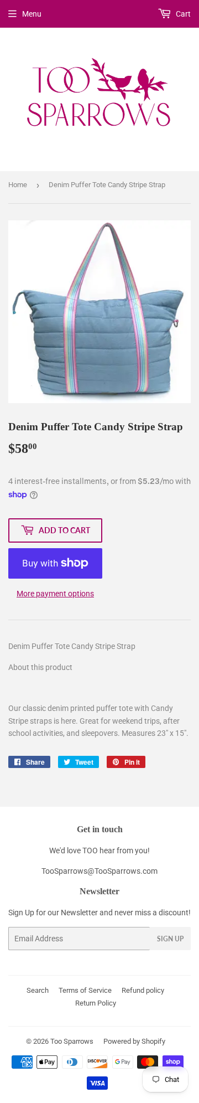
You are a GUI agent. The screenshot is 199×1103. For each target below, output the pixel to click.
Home (17, 185)
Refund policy (143, 990)
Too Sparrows (71, 1041)
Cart (182, 13)
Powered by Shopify (134, 1041)
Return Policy (95, 1003)
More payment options (55, 593)
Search (38, 990)
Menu (31, 13)
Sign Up (170, 939)
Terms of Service (85, 990)
